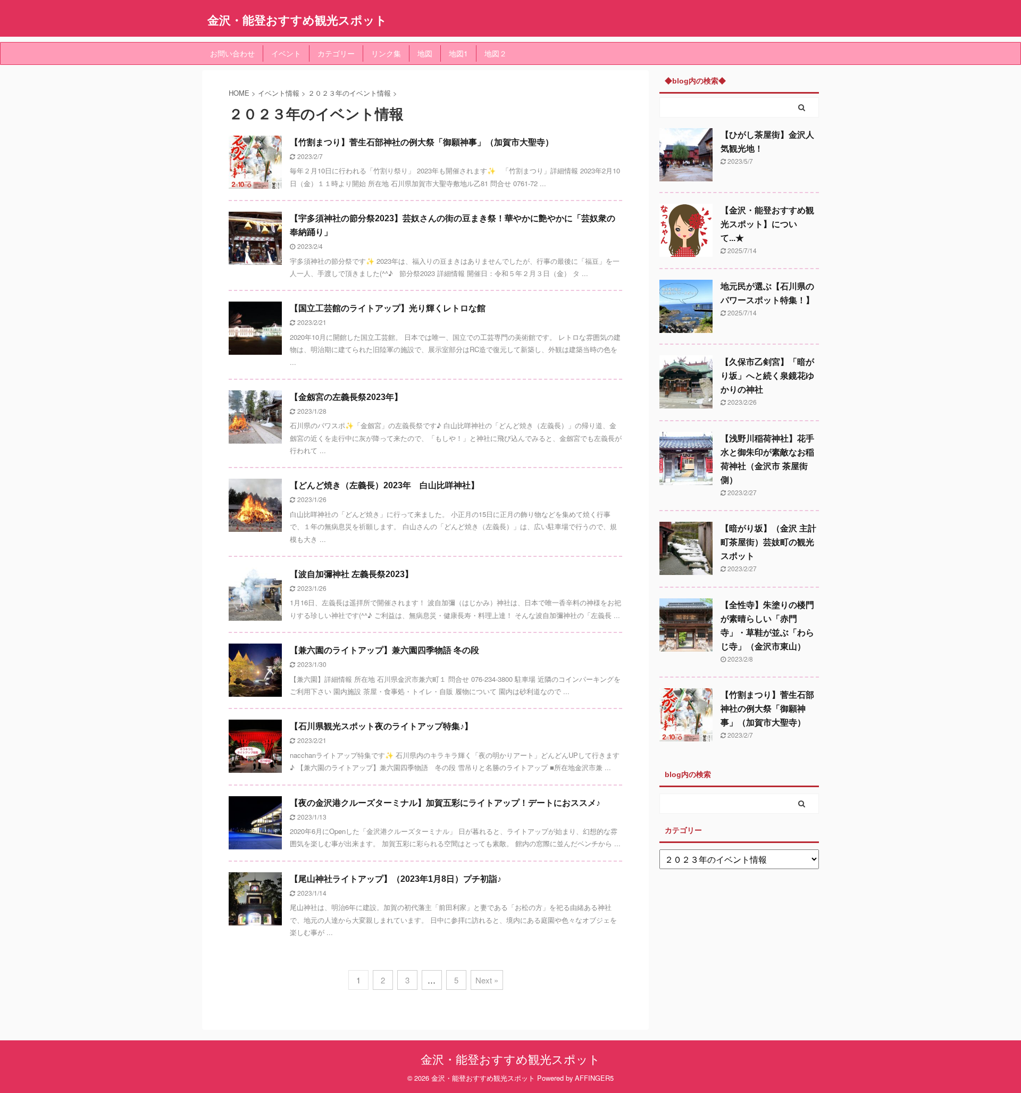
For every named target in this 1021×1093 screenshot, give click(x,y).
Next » (486, 980)
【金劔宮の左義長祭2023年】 (346, 397)
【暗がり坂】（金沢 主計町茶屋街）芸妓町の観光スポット (768, 542)
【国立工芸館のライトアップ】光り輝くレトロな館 (388, 308)
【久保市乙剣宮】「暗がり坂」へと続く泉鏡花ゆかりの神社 (767, 375)
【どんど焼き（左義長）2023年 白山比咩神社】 (384, 485)
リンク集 (386, 53)
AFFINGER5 (594, 1078)
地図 (424, 53)
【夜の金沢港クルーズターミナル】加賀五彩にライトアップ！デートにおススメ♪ (445, 802)
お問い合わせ (232, 53)
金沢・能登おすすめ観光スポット (297, 19)
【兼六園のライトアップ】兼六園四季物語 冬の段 (384, 650)
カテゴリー (336, 53)
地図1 (458, 53)
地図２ (495, 53)
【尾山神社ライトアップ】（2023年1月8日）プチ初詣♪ (395, 878)
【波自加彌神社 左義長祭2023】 (351, 574)
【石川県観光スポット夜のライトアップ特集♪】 (381, 726)
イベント (286, 53)
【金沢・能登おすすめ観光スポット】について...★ (767, 224)
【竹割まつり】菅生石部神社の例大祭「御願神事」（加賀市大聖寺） (422, 142)
